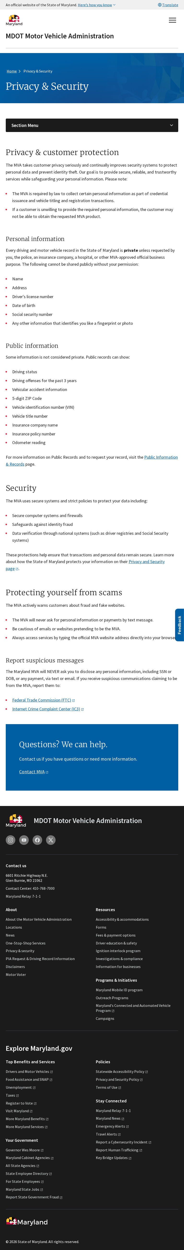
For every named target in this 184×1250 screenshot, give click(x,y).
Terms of (106, 1087)
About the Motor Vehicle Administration (39, 919)
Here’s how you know (95, 4)
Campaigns (105, 1018)
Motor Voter (16, 974)
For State (23, 1181)
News (10, 935)
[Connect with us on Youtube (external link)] (24, 840)
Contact (32, 772)
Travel (106, 1134)
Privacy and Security (117, 1079)
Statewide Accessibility (120, 1071)
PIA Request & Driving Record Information (40, 958)
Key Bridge (112, 1157)
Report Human (117, 1150)
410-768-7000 (44, 888)
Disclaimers (15, 966)
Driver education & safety (116, 943)
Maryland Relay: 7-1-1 (23, 896)
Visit (17, 1110)
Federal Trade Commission (41, 700)
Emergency (110, 1126)
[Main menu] (172, 20)
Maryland (108, 1118)
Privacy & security (20, 950)
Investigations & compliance (119, 958)
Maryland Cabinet (28, 1157)
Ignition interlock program (118, 950)
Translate (170, 4)
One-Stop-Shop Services (26, 943)
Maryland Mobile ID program (119, 989)
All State (20, 1165)
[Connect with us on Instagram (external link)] (10, 840)
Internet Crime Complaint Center (46, 709)
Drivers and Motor (27, 1071)
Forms (101, 927)
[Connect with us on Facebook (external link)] (37, 840)
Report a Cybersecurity (122, 1142)
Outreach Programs (112, 997)
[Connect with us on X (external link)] (51, 840)
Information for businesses (118, 966)
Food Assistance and (27, 1079)
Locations (14, 927)
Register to (19, 1103)
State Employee (27, 1173)
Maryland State (22, 1189)
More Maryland (25, 1118)
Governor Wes (23, 1150)
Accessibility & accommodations (122, 919)
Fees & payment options (116, 935)
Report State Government (32, 1197)
